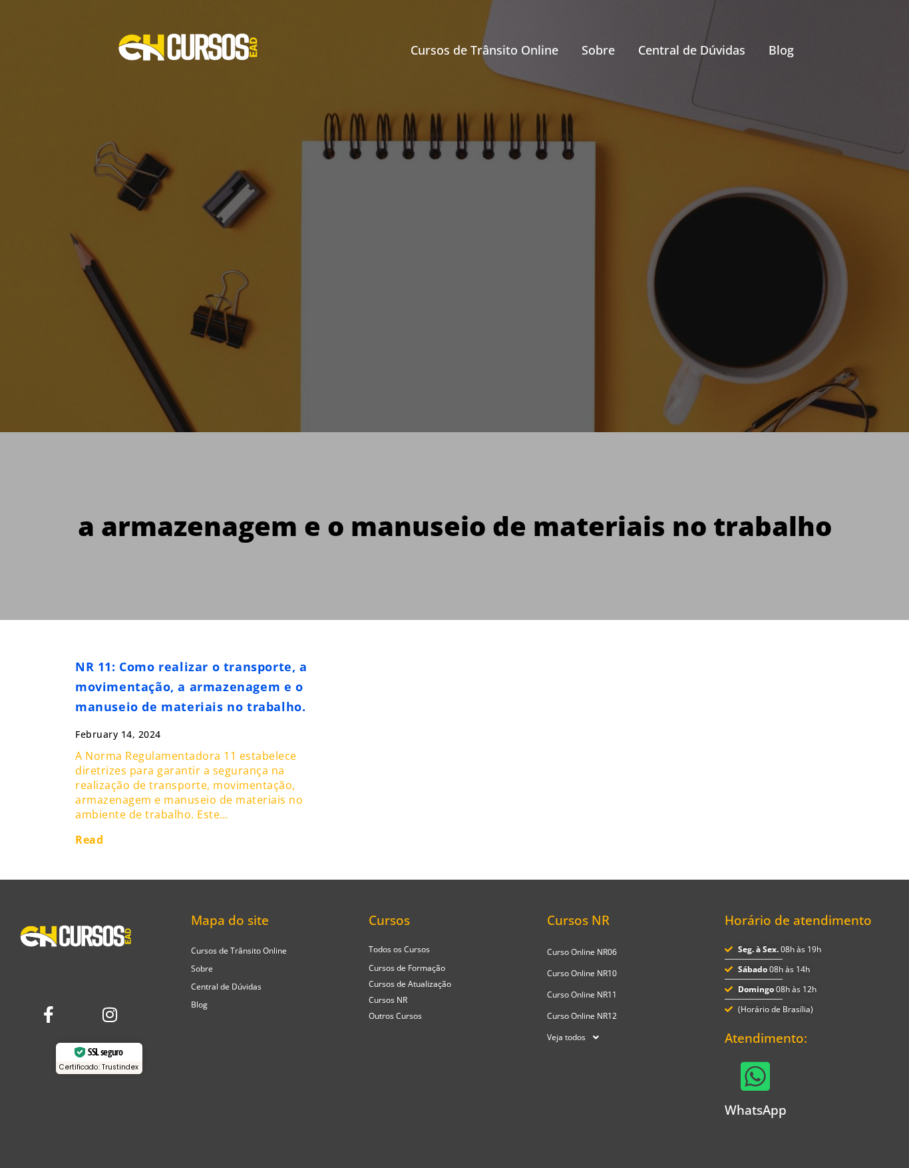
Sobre (598, 50)
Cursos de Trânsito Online (484, 50)
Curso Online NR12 (582, 1016)
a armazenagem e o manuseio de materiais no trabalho (455, 525)
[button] (632, 1037)
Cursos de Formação (407, 968)
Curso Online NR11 (582, 994)
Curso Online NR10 (582, 973)
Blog (781, 50)
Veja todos (566, 1037)
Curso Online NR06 (582, 952)
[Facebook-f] (49, 1014)
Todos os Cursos (399, 949)
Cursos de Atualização (410, 984)
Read (89, 839)
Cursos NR (388, 1000)
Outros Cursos (395, 1016)
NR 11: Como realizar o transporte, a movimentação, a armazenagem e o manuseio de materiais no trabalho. (191, 687)
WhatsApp (756, 1110)
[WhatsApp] (755, 1076)
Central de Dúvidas (691, 50)
